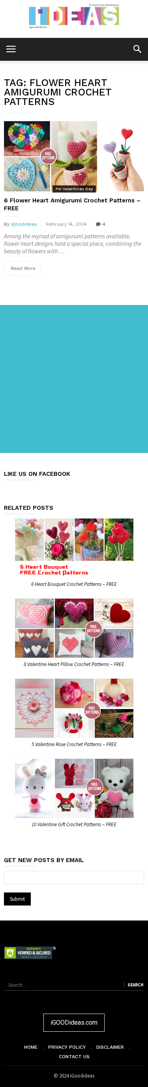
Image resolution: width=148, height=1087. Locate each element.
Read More (25, 270)
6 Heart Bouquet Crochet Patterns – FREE (74, 584)
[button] (137, 49)
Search (135, 985)
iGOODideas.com (74, 1022)
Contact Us (74, 1056)
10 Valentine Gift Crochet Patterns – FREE (74, 824)
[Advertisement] (74, 379)
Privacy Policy (67, 1047)
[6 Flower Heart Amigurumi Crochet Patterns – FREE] (74, 156)
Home (30, 1047)
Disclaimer (110, 1047)
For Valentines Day (74, 189)
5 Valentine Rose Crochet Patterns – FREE (74, 744)
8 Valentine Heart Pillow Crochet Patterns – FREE (74, 664)
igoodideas (24, 224)
